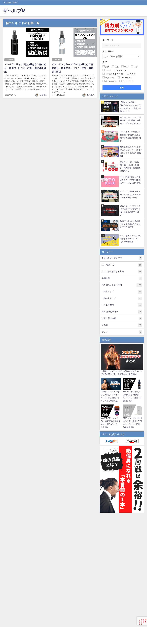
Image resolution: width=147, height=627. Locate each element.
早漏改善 (121, 278)
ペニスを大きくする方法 (121, 271)
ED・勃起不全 (121, 265)
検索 (122, 87)
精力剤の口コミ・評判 (121, 285)
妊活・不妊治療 (121, 318)
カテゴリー (107, 51)
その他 (121, 325)
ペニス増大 (9, 59)
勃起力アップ (122, 298)
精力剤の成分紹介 (121, 312)
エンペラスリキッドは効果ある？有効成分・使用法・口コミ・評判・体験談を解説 (25, 68)
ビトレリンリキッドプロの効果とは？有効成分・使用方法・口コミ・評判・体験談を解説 (72, 68)
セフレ (121, 332)
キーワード (107, 40)
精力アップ (122, 292)
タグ (104, 62)
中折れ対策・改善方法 (121, 258)
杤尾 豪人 (43, 95)
